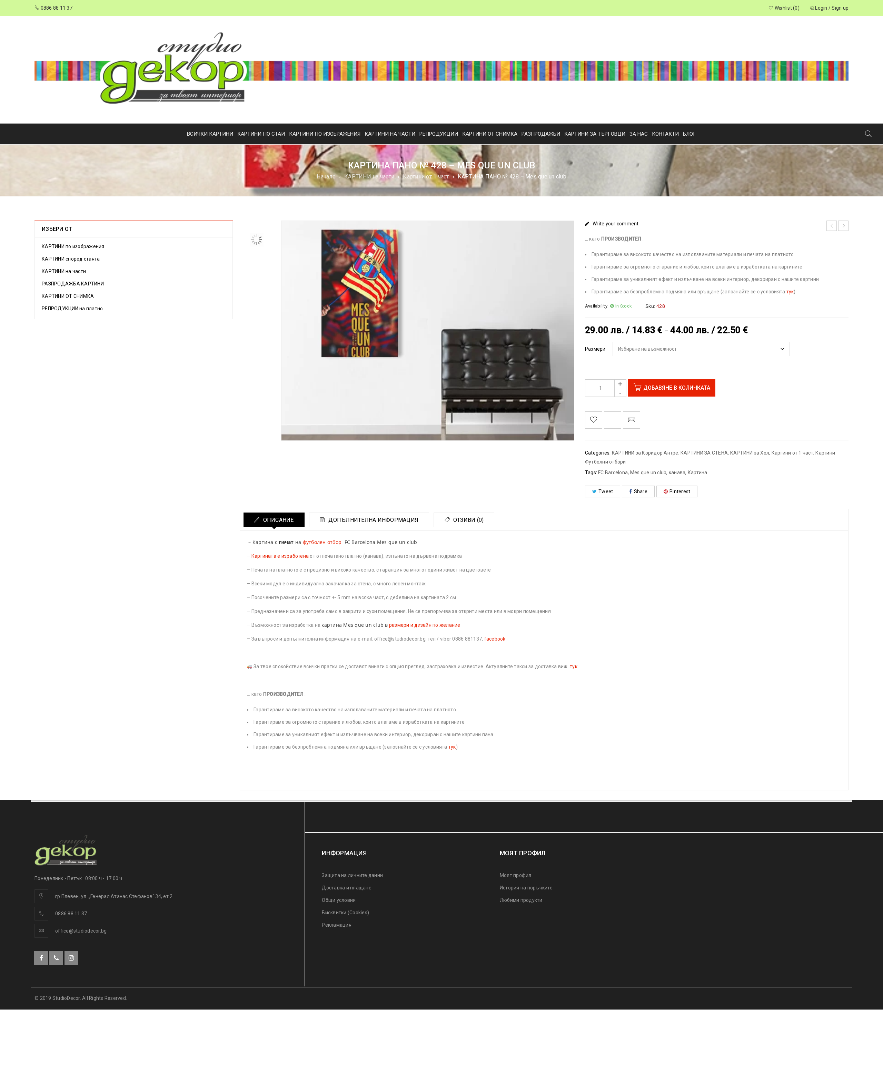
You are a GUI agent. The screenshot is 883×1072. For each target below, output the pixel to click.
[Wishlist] (593, 420)
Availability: (596, 306)
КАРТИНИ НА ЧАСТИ (390, 134)
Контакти (665, 134)
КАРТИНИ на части (369, 176)
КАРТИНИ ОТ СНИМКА (489, 134)
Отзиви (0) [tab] (468, 520)
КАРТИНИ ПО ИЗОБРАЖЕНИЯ (324, 134)
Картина (697, 472)
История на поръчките (526, 887)
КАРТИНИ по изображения (73, 246)
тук (790, 291)
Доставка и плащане (346, 887)
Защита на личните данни (352, 875)
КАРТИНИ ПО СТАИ (261, 134)
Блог (689, 134)
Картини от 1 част (426, 176)
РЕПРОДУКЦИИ (438, 134)
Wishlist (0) (787, 8)
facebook (495, 639)
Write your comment (616, 223)
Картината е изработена (280, 556)
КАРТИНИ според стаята (71, 259)
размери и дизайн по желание (424, 625)
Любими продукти (521, 900)
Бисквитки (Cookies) (345, 912)
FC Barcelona (613, 472)
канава (677, 472)
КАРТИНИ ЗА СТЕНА (704, 453)
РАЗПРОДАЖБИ (541, 134)
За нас (638, 134)
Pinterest (679, 491)
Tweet (605, 491)
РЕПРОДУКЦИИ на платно (72, 308)
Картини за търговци (594, 134)
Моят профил (516, 875)
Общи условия (339, 900)
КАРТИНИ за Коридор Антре (645, 453)
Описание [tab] (277, 520)
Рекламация (336, 925)
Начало (326, 176)
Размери (595, 349)
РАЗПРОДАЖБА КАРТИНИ (73, 283)
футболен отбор (322, 542)
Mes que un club (648, 472)
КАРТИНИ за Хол (750, 453)
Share (640, 491)
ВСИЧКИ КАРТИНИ (210, 134)
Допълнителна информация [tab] (372, 520)
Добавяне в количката (676, 387)
